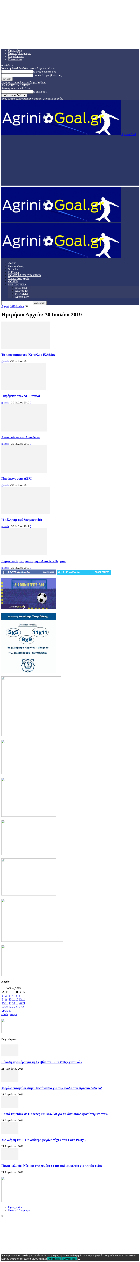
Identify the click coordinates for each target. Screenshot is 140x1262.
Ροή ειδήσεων (16, 56)
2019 (13, 306)
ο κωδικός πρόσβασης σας (47, 75)
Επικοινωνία (15, 59)
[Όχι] (79, 1259)
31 (10, 1010)
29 (3, 1010)
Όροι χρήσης (15, 50)
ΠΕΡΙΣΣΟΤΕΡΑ (17, 284)
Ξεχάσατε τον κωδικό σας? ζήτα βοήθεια (23, 82)
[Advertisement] (70, 162)
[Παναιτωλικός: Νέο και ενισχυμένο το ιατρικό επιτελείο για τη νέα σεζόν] (9, 1159)
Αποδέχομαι (54, 1259)
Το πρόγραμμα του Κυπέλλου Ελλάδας (28, 354)
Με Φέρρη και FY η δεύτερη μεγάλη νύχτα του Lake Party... (43, 1140)
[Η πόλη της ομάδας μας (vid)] (25, 513)
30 (6, 1010)
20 (20, 1003)
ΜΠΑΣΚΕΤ (22, 293)
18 (13, 1003)
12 (17, 999)
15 (3, 1003)
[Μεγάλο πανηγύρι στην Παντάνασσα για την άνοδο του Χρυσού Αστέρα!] (9, 1081)
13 (20, 999)
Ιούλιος (20, 306)
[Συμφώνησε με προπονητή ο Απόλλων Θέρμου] (24, 554)
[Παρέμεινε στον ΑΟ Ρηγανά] (23, 389)
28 (23, 1006)
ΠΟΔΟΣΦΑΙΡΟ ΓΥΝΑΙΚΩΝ (24, 275)
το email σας (39, 91)
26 (17, 1006)
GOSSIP (13, 281)
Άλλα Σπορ (21, 287)
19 (17, 1003)
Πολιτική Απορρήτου (19, 53)
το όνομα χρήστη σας (44, 71)
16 (6, 1003)
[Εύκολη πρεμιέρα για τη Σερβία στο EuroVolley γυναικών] (9, 1055)
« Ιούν (4, 1014)
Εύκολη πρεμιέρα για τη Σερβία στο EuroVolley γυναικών (41, 1062)
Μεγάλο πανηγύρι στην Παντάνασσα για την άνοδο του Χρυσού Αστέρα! (51, 1088)
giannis (5, 361)
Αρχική (12, 262)
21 (23, 1003)
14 (23, 999)
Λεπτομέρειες (69, 1259)
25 (13, 1006)
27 (20, 1006)
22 (3, 1006)
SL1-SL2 (13, 269)
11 (13, 999)
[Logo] (61, 221)
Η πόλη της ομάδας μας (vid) (21, 519)
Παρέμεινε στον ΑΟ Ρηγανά (20, 396)
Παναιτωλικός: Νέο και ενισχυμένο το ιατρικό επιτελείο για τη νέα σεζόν (51, 1165)
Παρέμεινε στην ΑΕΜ (16, 478)
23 (6, 1006)
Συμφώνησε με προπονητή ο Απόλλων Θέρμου (33, 561)
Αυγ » (13, 1014)
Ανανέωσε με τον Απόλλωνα (20, 437)
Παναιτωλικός (16, 266)
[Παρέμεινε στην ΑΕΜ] (24, 471)
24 (10, 1006)
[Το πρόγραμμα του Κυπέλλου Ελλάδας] (25, 347)
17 (10, 1003)
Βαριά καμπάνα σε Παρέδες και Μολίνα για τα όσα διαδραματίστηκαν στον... (55, 1114)
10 (10, 999)
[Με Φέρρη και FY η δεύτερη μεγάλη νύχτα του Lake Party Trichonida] (9, 1133)
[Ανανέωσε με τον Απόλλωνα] (24, 430)
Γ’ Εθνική (13, 272)
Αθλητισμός (21, 290)
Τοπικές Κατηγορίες (19, 278)
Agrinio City (22, 296)
